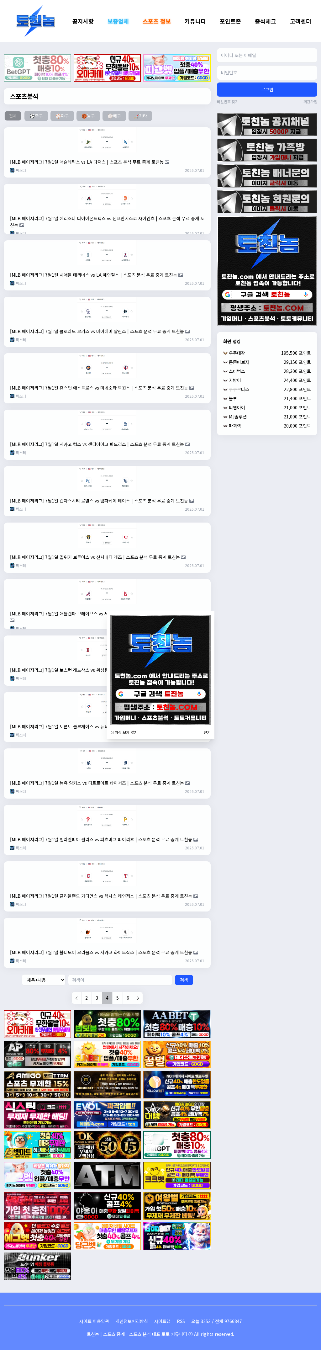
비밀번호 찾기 (228, 101)
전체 (12, 116)
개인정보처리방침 (131, 1321)
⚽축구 (36, 116)
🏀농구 (88, 116)
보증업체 (118, 21)
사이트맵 (162, 1321)
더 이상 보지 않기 (123, 732)
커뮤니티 (195, 21)
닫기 (207, 732)
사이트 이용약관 (94, 1321)
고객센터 (300, 21)
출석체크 (265, 21)
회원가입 (310, 101)
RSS (181, 1321)
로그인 (267, 89)
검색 (184, 980)
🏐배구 (114, 116)
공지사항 (83, 21)
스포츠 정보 (157, 21)
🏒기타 (140, 116)
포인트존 (230, 21)
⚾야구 (62, 116)
